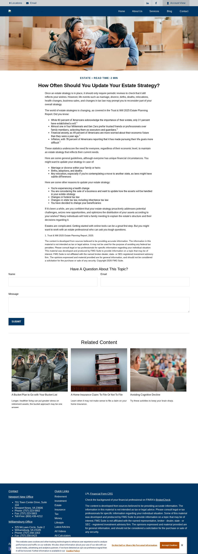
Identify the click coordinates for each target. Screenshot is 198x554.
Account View (177, 3)
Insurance (60, 509)
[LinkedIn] (147, 3)
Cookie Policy (73, 551)
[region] (99, 545)
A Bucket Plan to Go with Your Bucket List (34, 394)
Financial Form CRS (101, 493)
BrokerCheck (163, 500)
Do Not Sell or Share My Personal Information (134, 545)
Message (14, 294)
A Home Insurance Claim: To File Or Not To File (97, 394)
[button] (121, 11)
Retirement (61, 496)
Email (33, 3)
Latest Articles (62, 527)
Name (12, 274)
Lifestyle (59, 522)
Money (58, 518)
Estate (58, 505)
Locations (16, 3)
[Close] (182, 545)
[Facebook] (156, 3)
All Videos (60, 531)
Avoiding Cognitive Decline (145, 394)
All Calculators (63, 535)
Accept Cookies (169, 545)
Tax (56, 514)
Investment (61, 501)
